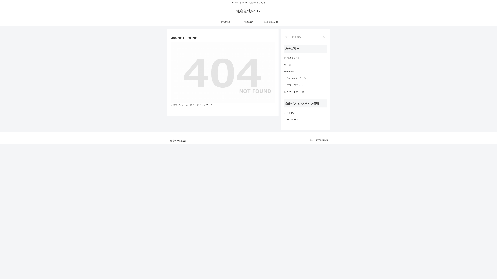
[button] (324, 37)
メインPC (289, 113)
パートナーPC (291, 119)
